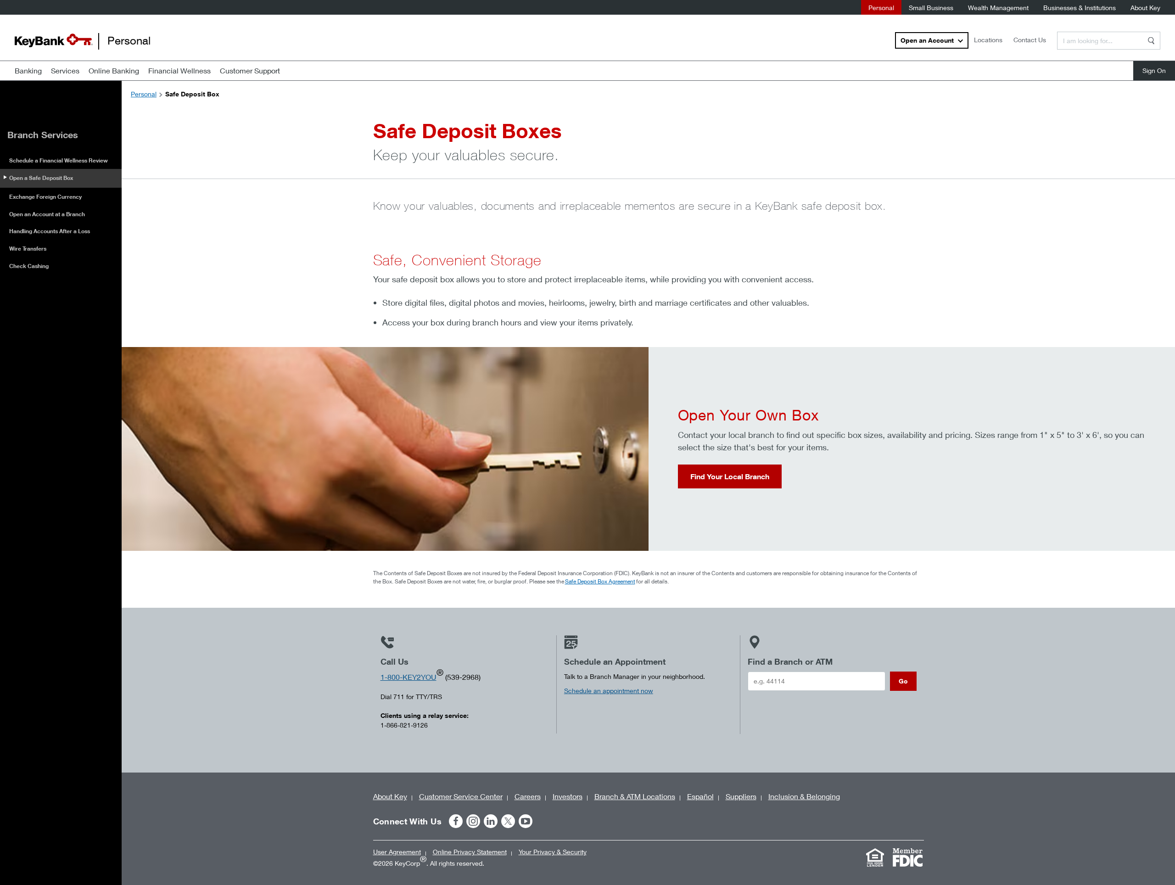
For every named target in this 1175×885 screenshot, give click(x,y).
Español (700, 796)
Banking (28, 70)
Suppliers (741, 796)
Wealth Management (998, 7)
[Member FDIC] (908, 857)
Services (65, 70)
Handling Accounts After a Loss (49, 231)
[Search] (1151, 41)
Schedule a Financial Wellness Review (58, 160)
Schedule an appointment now (608, 691)
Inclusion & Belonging (804, 796)
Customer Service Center (461, 796)
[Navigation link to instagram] (473, 821)
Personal (881, 7)
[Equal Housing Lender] (875, 857)
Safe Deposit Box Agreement (600, 581)
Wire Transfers (27, 248)
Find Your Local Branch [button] (729, 476)
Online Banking (114, 70)
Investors (567, 796)
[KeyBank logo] (54, 40)
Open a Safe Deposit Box (41, 177)
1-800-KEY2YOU (408, 676)
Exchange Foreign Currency (45, 196)
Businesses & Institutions (1079, 7)
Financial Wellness (179, 70)
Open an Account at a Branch (47, 214)
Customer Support (250, 70)
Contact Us (1029, 40)
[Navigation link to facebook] (456, 821)
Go (903, 681)
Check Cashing (29, 266)
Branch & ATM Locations (634, 796)
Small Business (931, 7)
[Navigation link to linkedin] (491, 821)
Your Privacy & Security (553, 852)
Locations (988, 40)
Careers (528, 796)
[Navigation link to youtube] (525, 821)
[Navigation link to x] (508, 821)
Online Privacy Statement (470, 852)
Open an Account (927, 40)
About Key (1145, 7)
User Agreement (397, 852)
